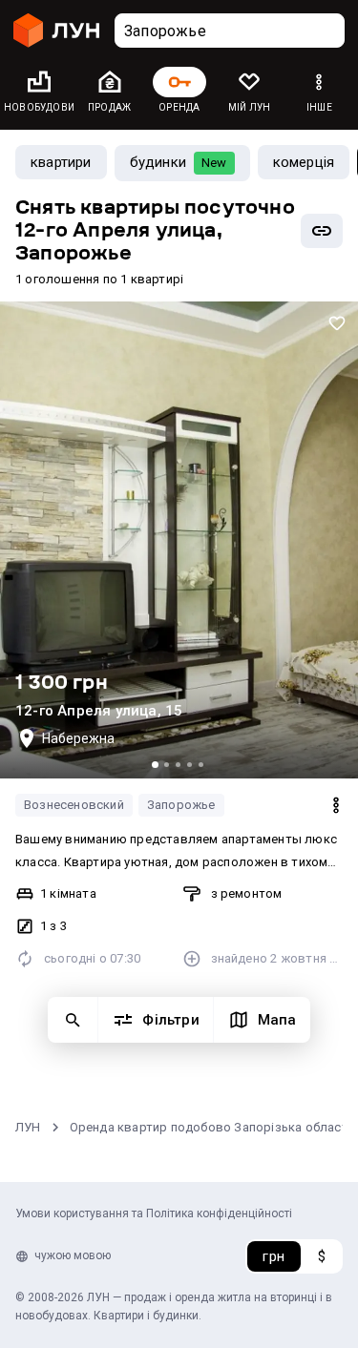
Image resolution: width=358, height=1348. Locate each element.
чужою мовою (72, 1255)
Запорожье (181, 805)
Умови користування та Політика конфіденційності (153, 1213)
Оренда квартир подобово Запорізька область (212, 1127)
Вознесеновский (74, 805)
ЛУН (28, 1127)
